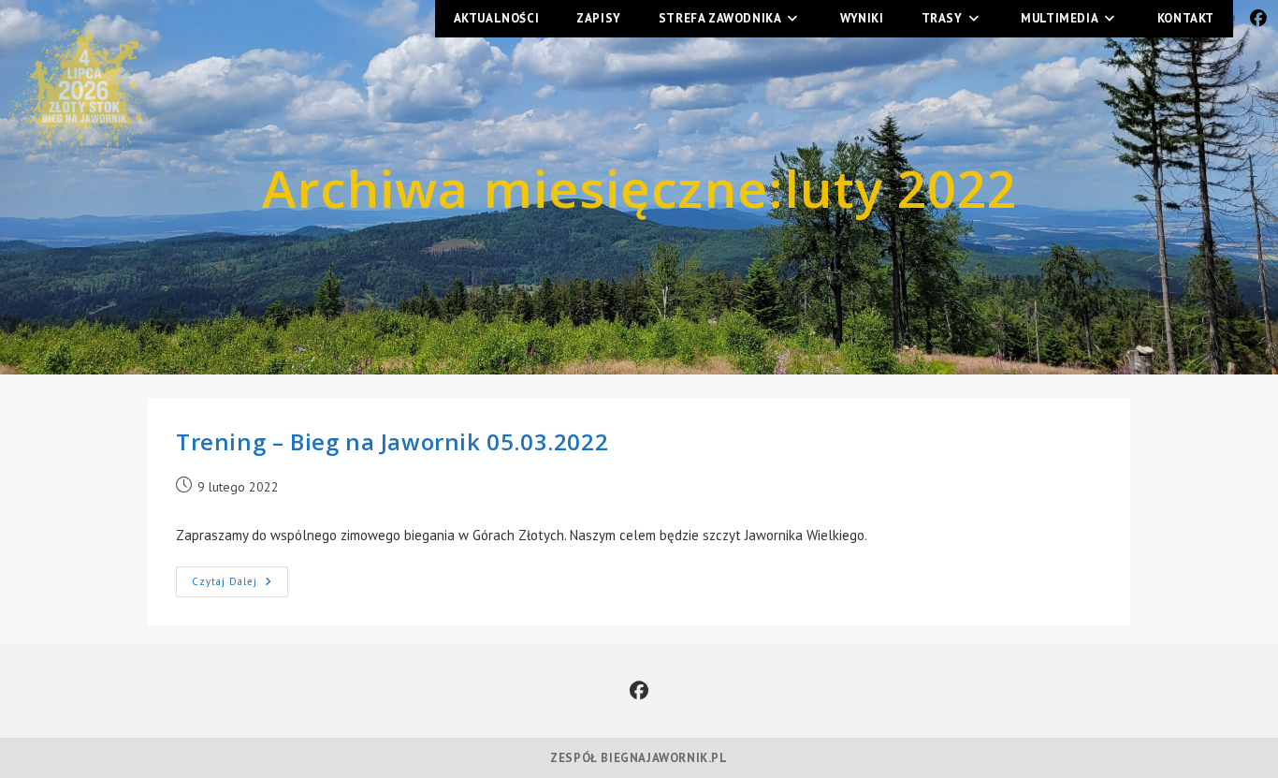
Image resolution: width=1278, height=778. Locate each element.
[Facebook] (639, 691)
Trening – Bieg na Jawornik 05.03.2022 (392, 441)
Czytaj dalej (240, 577)
